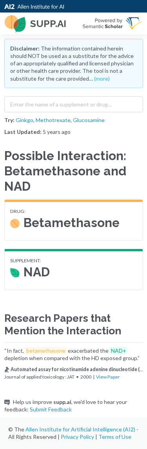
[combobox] (73, 102)
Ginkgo (24, 120)
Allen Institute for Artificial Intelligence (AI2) (80, 429)
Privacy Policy (77, 436)
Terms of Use (114, 436)
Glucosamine (89, 120)
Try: (9, 120)
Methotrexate (53, 120)
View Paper (108, 377)
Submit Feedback (51, 409)
